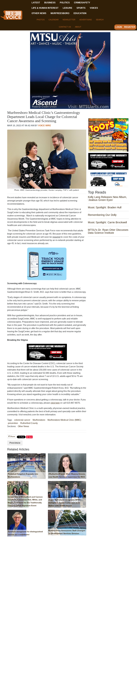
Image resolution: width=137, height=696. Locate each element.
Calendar (54, 20)
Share (12, 436)
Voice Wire (44, 125)
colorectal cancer (22, 420)
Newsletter (69, 20)
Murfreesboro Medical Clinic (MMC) (64, 420)
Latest (36, 2)
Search (100, 20)
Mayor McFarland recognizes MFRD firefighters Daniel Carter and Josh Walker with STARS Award (64, 503)
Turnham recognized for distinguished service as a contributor (25, 533)
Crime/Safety (82, 2)
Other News (39, 13)
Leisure (67, 8)
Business (50, 2)
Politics (65, 2)
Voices (94, 8)
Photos (41, 20)
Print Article (14, 443)
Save (30, 437)
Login (118, 27)
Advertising (85, 20)
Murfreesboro (60, 13)
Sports (81, 8)
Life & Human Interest (45, 8)
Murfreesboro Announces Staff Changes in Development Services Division (66, 532)
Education (80, 13)
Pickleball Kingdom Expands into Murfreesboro (23, 475)
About (78, 27)
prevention (13, 423)
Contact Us (65, 27)
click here (55, 403)
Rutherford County (29, 423)
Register (129, 27)
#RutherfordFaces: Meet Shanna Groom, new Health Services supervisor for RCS (66, 475)
